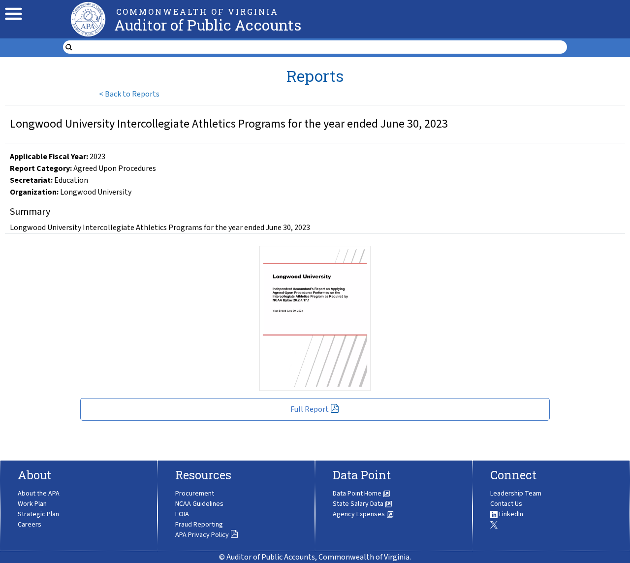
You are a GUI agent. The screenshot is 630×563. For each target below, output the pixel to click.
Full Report (309, 409)
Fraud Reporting (199, 525)
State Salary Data (359, 504)
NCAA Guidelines (199, 504)
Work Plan (32, 504)
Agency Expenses (359, 514)
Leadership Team (515, 493)
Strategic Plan (38, 514)
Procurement (194, 493)
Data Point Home (358, 493)
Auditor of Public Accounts (207, 24)
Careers (29, 525)
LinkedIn (510, 514)
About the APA (39, 493)
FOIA (182, 514)
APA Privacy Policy (202, 535)
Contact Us (506, 504)
